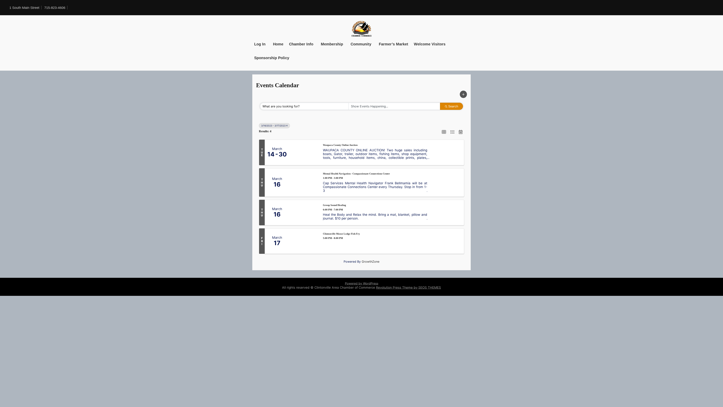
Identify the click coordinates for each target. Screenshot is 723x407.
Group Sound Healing (334, 205)
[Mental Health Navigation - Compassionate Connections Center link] (304, 182)
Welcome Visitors (429, 44)
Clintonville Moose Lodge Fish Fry (341, 233)
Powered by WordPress (361, 283)
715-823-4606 (54, 8)
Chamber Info (301, 44)
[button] (463, 94)
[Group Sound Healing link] (304, 212)
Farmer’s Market (393, 44)
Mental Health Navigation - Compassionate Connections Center (356, 173)
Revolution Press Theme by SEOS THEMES (408, 287)
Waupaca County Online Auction (340, 145)
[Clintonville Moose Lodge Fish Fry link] (304, 241)
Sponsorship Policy (271, 58)
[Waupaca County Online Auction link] (304, 152)
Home (278, 44)
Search (453, 106)
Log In (259, 44)
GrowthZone (370, 261)
